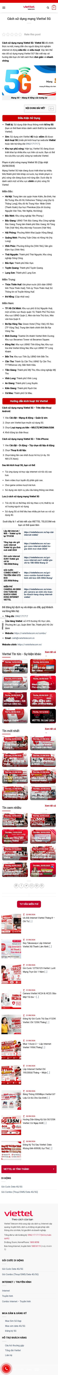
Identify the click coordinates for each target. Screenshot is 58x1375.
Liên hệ (8, 1355)
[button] (2, 625)
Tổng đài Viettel (13, 1350)
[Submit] (50, 16)
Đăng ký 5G (10, 1331)
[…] (31, 921)
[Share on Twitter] (26, 885)
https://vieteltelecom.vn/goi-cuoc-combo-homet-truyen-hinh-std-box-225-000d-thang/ (38, 575)
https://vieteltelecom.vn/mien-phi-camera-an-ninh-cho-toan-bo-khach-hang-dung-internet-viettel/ (38, 593)
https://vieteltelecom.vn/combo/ (30, 633)
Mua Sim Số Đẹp (13, 1321)
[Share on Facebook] (21, 885)
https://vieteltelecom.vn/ (29, 644)
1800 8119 (36, 1246)
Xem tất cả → (50, 654)
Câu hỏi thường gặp (14, 1345)
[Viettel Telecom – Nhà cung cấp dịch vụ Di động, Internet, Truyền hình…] (29, 8)
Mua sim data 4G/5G (15, 1326)
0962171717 (32, 144)
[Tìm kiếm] (48, 7)
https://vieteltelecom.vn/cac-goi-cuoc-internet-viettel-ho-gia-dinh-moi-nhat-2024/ (37, 546)
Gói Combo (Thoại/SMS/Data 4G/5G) (19, 1192)
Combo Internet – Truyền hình (16, 1301)
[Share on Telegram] (41, 885)
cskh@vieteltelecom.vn (23, 638)
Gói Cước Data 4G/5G (11, 1186)
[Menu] (3, 7)
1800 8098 (34, 1242)
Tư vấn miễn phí (29, 904)
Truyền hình (7, 1296)
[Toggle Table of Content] (50, 108)
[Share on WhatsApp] (16, 885)
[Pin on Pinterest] (36, 885)
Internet (6, 1290)
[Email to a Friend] (31, 885)
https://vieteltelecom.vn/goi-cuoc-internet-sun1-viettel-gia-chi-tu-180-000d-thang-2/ (38, 560)
